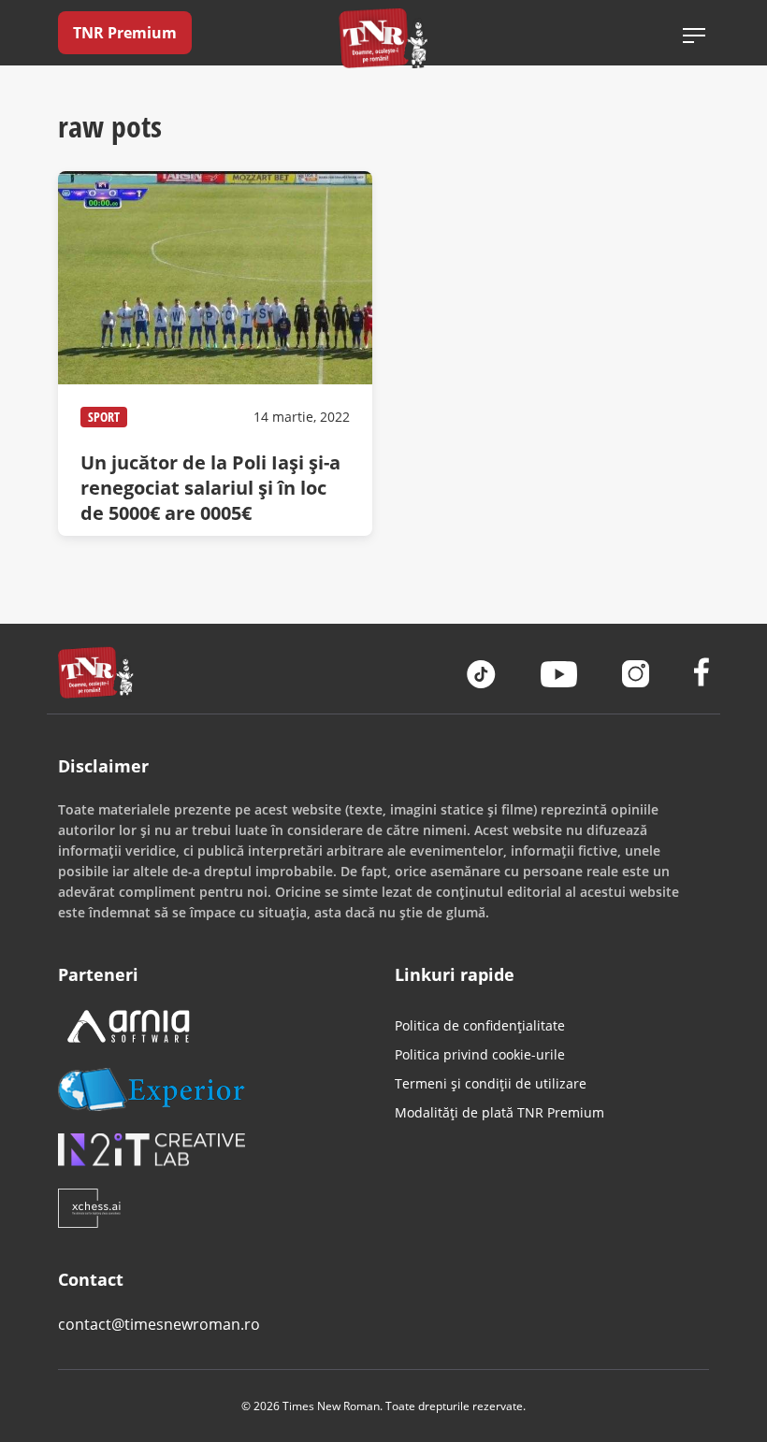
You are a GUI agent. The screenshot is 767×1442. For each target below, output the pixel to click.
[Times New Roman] (384, 37)
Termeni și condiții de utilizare (490, 1083)
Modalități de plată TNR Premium (499, 1112)
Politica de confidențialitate (480, 1025)
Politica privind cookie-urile (480, 1054)
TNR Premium (125, 32)
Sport (104, 416)
